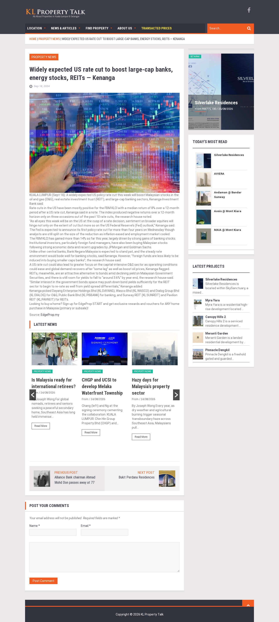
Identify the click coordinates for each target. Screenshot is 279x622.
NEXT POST (146, 472)
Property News (44, 57)
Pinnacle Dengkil (217, 350)
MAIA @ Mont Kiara (227, 230)
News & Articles (64, 28)
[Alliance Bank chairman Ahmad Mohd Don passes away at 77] (42, 478)
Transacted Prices (156, 28)
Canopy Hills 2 (215, 317)
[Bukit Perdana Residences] (167, 478)
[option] (54, 383)
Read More (40, 426)
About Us (124, 28)
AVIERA (219, 173)
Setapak (195, 56)
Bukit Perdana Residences (137, 477)
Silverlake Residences (216, 102)
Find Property (97, 28)
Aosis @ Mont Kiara (227, 211)
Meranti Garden (216, 333)
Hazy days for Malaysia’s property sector (151, 386)
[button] (32, 394)
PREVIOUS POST (66, 472)
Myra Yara (212, 300)
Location (34, 28)
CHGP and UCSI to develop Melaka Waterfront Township (102, 386)
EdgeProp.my (50, 314)
